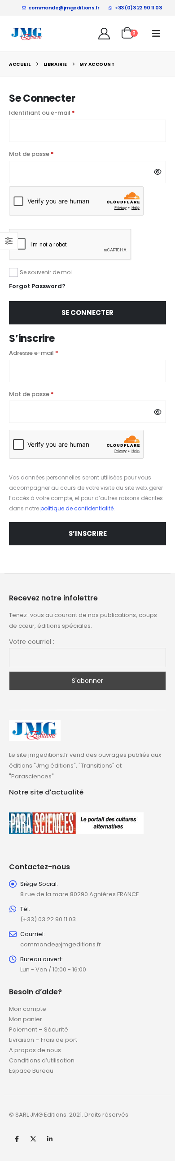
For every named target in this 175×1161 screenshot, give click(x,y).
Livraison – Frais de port (43, 1040)
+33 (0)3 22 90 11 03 (138, 7)
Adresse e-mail (50, 352)
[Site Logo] (27, 33)
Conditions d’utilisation (41, 1060)
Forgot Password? (37, 286)
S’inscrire (88, 533)
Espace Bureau (31, 1070)
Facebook (16, 1139)
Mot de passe (48, 153)
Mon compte (27, 1009)
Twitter (33, 1139)
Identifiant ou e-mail (59, 112)
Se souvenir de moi (46, 272)
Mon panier (25, 1019)
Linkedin (50, 1139)
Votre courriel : (31, 641)
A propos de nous (35, 1050)
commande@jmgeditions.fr (64, 7)
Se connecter (87, 312)
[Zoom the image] (35, 725)
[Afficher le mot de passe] (157, 172)
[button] (156, 33)
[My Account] (104, 33)
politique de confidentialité (77, 508)
